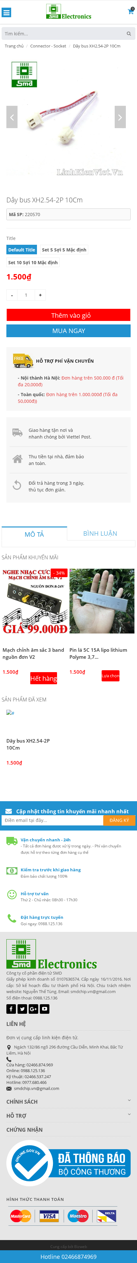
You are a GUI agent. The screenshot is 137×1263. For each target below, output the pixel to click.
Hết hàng (43, 678)
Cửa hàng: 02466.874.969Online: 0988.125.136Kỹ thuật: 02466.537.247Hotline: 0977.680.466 (29, 1073)
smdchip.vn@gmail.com (36, 1088)
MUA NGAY (68, 330)
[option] (66, 117)
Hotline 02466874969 (68, 1256)
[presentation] (34, 534)
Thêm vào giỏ (71, 315)
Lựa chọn (110, 676)
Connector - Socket (48, 46)
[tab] (34, 533)
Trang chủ (14, 46)
